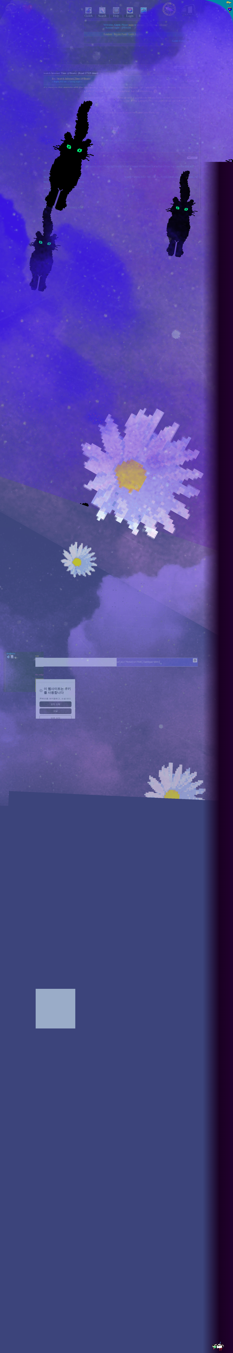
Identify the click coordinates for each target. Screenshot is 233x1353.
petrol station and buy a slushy (112, 663)
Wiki (211, 71)
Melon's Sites (216, 82)
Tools (213, 86)
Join (221, 38)
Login (215, 38)
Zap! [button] (228, 100)
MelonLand (218, 16)
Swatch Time (111, 684)
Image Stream (216, 79)
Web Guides (214, 63)
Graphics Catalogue (219, 67)
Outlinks (214, 89)
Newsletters (215, 75)
